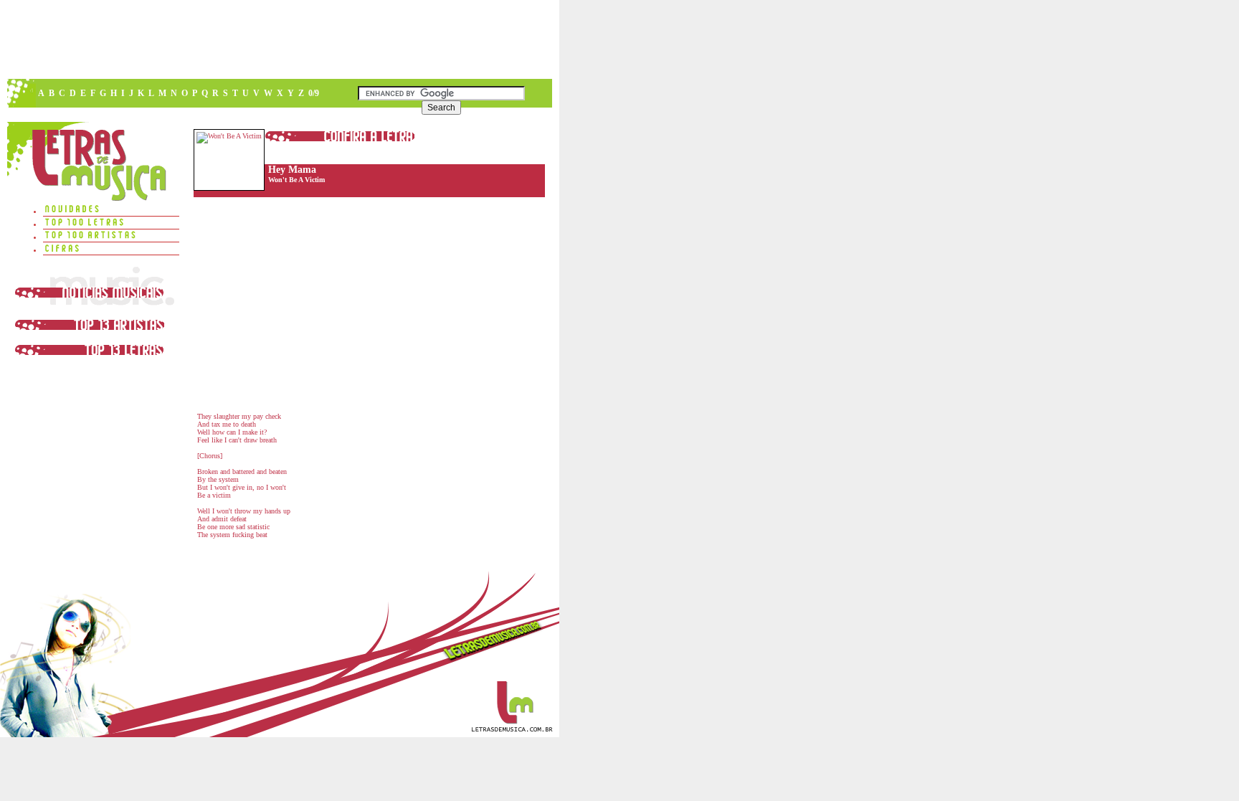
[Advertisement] (279, 39)
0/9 (313, 93)
